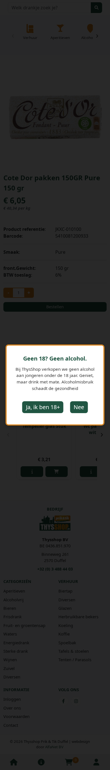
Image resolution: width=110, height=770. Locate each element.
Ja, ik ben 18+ (43, 407)
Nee (79, 407)
